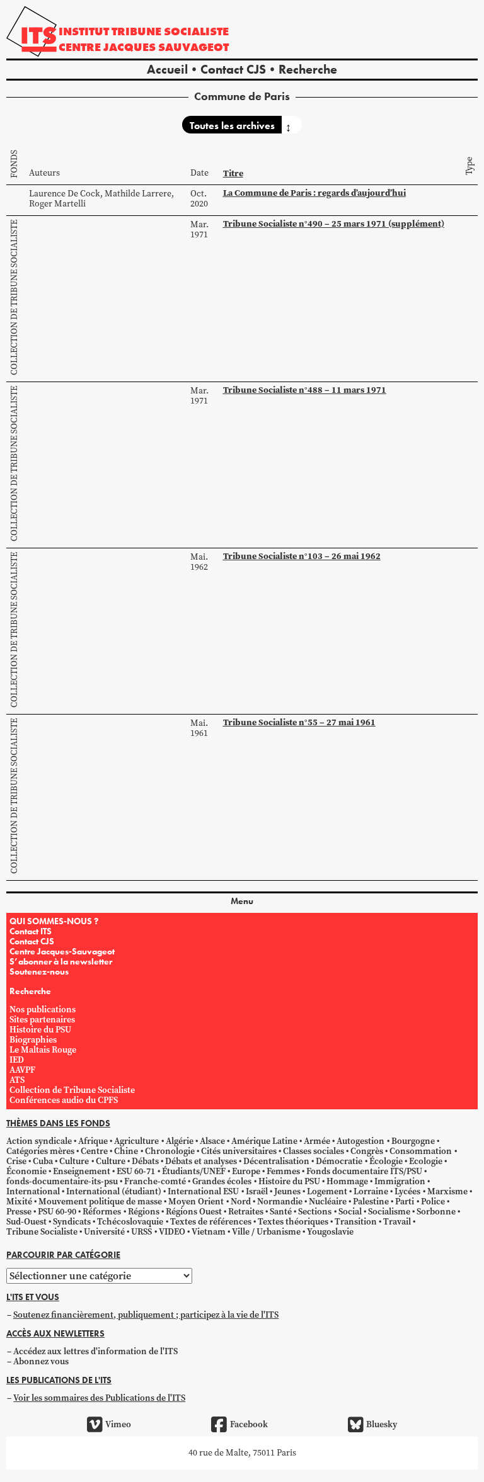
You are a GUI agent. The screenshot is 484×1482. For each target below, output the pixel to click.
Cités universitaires (239, 1151)
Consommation (420, 1151)
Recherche (308, 69)
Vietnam (209, 1232)
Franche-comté (155, 1181)
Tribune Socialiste (42, 1232)
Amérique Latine (264, 1141)
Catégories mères (40, 1151)
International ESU (203, 1191)
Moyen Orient (196, 1202)
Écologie (386, 1161)
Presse (19, 1212)
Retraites (245, 1212)
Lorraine (371, 1191)
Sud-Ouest (26, 1222)
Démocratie (339, 1161)
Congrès (366, 1151)
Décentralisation (276, 1161)
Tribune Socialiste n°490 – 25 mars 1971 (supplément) (333, 224)
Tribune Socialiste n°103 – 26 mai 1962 (302, 556)
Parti (404, 1202)
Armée (317, 1141)
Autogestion (360, 1141)
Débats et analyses (201, 1161)
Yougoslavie (330, 1232)
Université (104, 1232)
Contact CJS (233, 69)
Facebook (248, 1424)
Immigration (399, 1181)
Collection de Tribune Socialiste (14, 297)
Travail (397, 1222)
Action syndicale (39, 1141)
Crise (16, 1161)
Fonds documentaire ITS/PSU (364, 1171)
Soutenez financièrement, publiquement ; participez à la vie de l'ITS (146, 1315)
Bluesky (381, 1424)
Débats (145, 1161)
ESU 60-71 (136, 1171)
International (33, 1191)
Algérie (179, 1141)
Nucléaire (328, 1202)
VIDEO (172, 1232)
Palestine (371, 1202)
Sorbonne (436, 1212)
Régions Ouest (194, 1212)
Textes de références (210, 1222)
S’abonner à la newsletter (60, 961)
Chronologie (170, 1151)
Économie (26, 1171)
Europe (246, 1171)
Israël (257, 1191)
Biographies (33, 1040)
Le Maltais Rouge (42, 1050)
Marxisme (447, 1191)
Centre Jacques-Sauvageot (62, 951)
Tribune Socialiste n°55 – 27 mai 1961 (299, 722)
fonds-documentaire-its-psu (62, 1181)
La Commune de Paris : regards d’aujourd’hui (314, 193)
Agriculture (136, 1141)
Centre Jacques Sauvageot (144, 47)
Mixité (19, 1202)
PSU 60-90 (57, 1212)
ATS (17, 1080)
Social (350, 1212)
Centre (94, 1151)
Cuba (43, 1161)
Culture (74, 1161)
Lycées (407, 1191)
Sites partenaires (42, 1020)
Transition (356, 1222)
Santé (281, 1212)
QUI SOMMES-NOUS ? (53, 921)
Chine (126, 1151)
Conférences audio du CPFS (63, 1100)
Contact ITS (30, 931)
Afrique (93, 1141)
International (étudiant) (113, 1191)
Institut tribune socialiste (144, 31)
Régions (143, 1212)
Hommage (347, 1181)
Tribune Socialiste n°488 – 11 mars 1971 (304, 390)
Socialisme (389, 1212)
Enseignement (81, 1171)
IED (16, 1060)
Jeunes (287, 1191)
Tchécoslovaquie (130, 1222)
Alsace (212, 1141)
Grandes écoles (221, 1181)
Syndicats (72, 1222)
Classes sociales (313, 1151)
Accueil (167, 69)
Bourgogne (413, 1141)
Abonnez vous (41, 1361)
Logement (327, 1191)
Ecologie (425, 1161)
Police (433, 1202)
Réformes (102, 1212)
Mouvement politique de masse (100, 1202)
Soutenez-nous (39, 971)
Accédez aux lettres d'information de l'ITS (95, 1351)
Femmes (283, 1171)
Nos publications (42, 1009)
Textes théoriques (293, 1222)
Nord (241, 1202)
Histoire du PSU (40, 1030)
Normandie (279, 1202)
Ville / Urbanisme (266, 1232)
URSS (141, 1232)
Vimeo (118, 1424)
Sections (314, 1212)
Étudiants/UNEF (194, 1171)
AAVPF (22, 1070)
